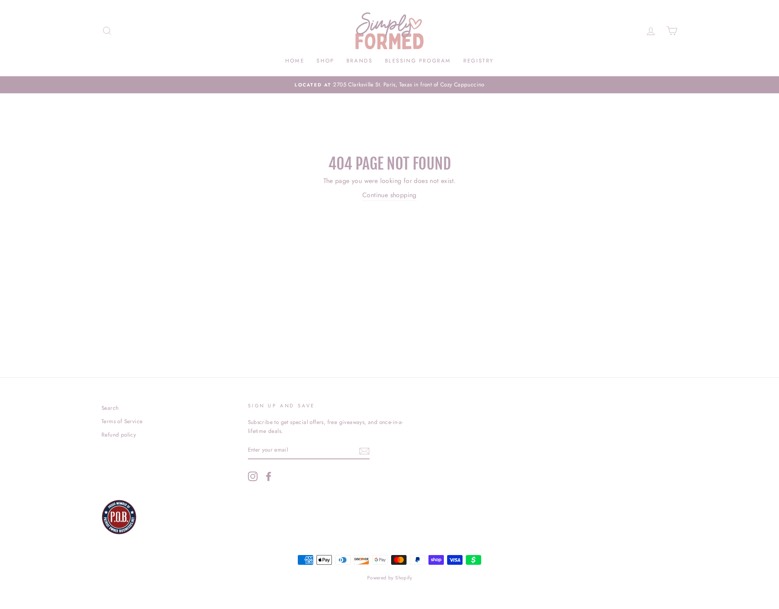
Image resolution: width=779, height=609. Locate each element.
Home (294, 61)
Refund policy (118, 434)
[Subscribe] (364, 450)
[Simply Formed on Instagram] (253, 476)
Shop (325, 61)
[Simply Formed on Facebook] (268, 476)
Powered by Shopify (389, 577)
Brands (359, 61)
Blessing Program (418, 61)
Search (109, 408)
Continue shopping (389, 195)
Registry (478, 61)
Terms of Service (121, 421)
